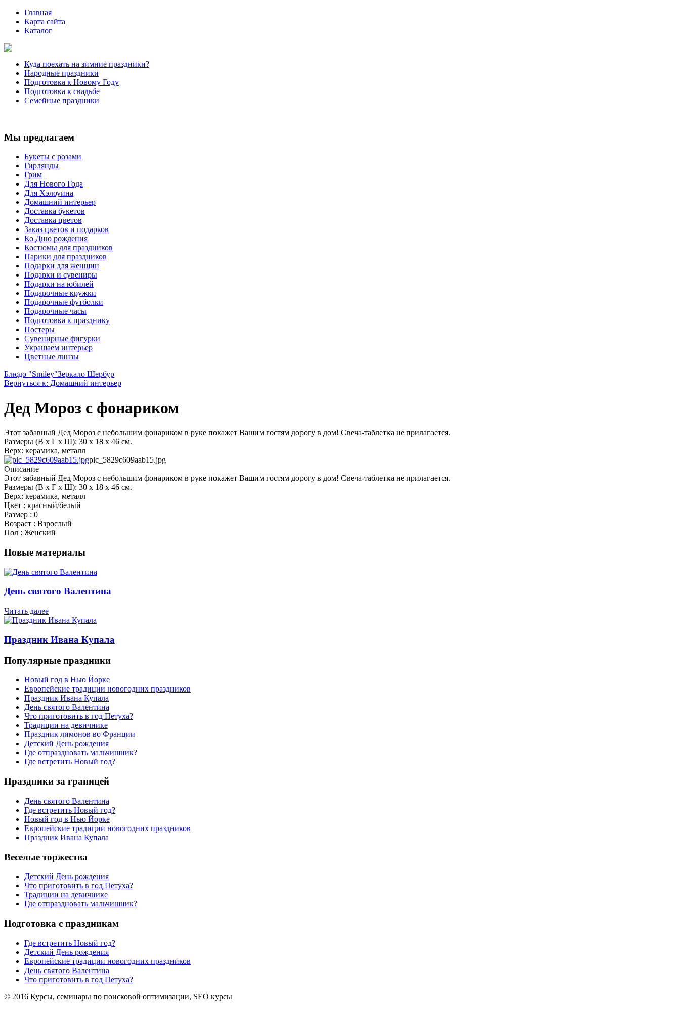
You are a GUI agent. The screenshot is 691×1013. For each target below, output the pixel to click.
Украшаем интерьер (58, 347)
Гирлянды (41, 165)
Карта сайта (44, 21)
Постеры (39, 329)
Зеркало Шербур (86, 374)
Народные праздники (61, 73)
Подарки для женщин (61, 265)
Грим (33, 174)
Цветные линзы (51, 356)
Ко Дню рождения (56, 238)
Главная (38, 12)
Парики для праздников (65, 256)
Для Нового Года (53, 183)
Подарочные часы (55, 311)
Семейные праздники (61, 100)
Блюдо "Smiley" (31, 374)
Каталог (38, 30)
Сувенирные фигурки (62, 338)
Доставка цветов (53, 220)
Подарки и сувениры (60, 274)
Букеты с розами (52, 156)
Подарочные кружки (60, 293)
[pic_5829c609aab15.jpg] (46, 459)
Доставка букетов (54, 211)
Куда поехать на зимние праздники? (86, 64)
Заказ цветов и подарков (66, 229)
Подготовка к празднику (67, 320)
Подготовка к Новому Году (71, 82)
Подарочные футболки (63, 302)
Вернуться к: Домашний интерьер (62, 383)
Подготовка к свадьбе (62, 91)
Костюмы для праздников (68, 247)
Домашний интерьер (60, 202)
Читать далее (26, 611)
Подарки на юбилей (59, 284)
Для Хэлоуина (48, 193)
